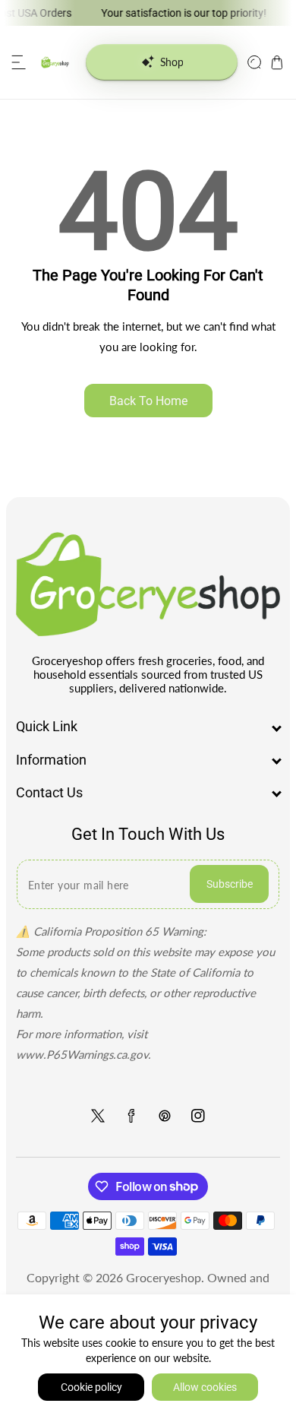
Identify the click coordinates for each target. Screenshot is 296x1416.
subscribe (229, 884)
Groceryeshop (163, 1277)
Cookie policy (91, 1387)
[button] (19, 62)
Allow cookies (205, 1387)
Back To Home (148, 401)
